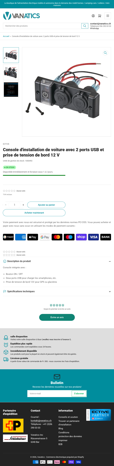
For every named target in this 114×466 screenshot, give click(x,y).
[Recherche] (84, 25)
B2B (60, 444)
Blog (60, 428)
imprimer (62, 440)
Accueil (6, 36)
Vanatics (41, 457)
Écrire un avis (57, 317)
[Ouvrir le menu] (107, 15)
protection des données (70, 436)
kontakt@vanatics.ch (41, 420)
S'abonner (79, 393)
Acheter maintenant (34, 212)
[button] (9, 191)
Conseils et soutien (68, 417)
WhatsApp (94, 28)
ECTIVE (6, 144)
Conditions (63, 432)
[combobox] (46, 26)
